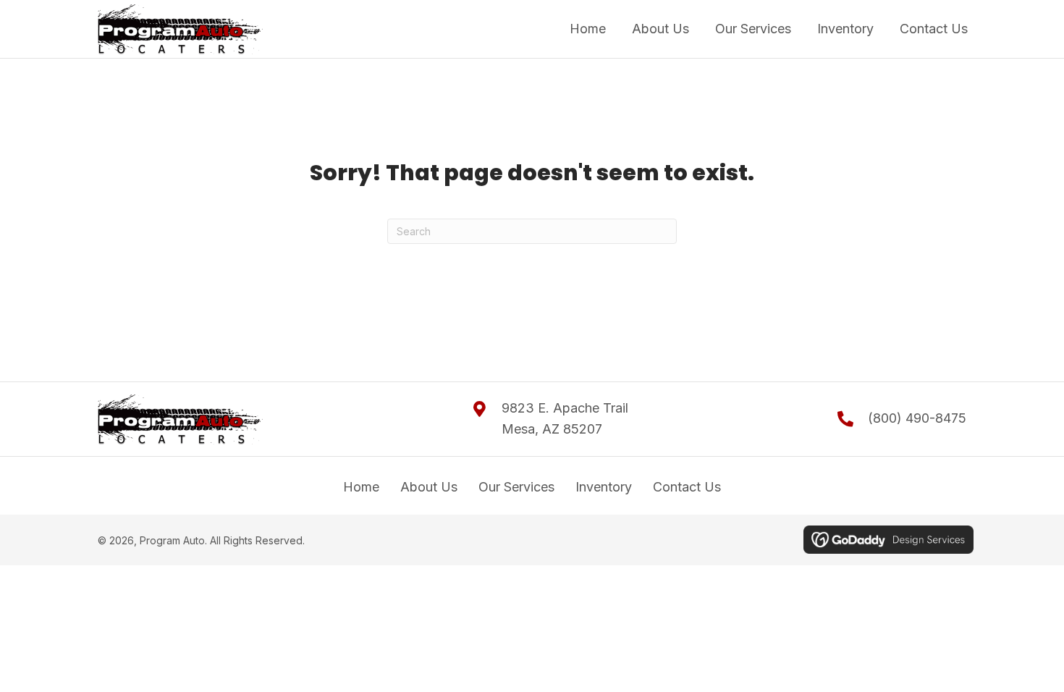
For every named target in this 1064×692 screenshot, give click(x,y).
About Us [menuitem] (428, 486)
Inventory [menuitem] (603, 486)
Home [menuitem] (361, 486)
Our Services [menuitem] (516, 486)
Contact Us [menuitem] (687, 486)
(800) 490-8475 (917, 418)
